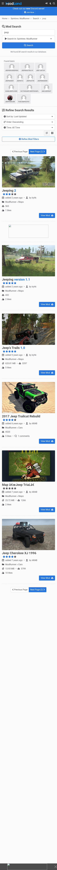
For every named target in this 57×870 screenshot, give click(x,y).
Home (4, 18)
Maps (21, 202)
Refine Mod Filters (30, 139)
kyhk (34, 197)
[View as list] (47, 133)
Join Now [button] (30, 12)
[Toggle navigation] (3, 3)
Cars (20, 427)
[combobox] (28, 39)
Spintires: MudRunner (20, 18)
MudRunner (11, 202)
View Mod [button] (46, 215)
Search (36, 18)
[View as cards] (52, 133)
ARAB (34, 423)
